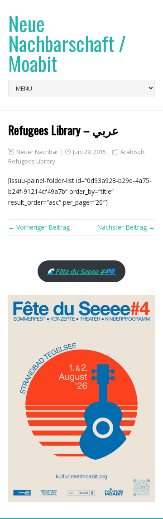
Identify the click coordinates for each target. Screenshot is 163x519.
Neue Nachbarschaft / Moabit (67, 43)
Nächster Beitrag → (126, 227)
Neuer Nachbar (37, 152)
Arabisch (132, 152)
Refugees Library (31, 161)
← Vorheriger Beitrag (39, 227)
